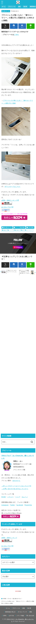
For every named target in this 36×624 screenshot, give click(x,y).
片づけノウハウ (22, 612)
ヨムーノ (25, 497)
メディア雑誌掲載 (20, 227)
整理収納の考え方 (10, 612)
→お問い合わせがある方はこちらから (14, 489)
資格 (19, 6)
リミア (11, 230)
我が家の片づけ (6, 11)
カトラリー (29, 230)
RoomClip (28, 505)
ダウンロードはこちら (12, 186)
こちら (16, 34)
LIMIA (17, 230)
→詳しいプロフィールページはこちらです (16, 486)
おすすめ (11, 615)
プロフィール (11, 6)
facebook (19, 505)
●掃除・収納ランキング (9, 200)
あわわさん (16, 480)
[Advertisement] (18, 354)
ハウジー (10, 497)
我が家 (25, 6)
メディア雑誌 (20, 615)
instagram (5, 505)
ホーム (3, 6)
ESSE (3, 497)
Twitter (12, 505)
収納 (4, 230)
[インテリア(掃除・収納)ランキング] (6, 204)
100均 (4, 615)
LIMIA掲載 (31, 227)
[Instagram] (18, 247)
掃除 (30, 612)
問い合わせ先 (30, 615)
